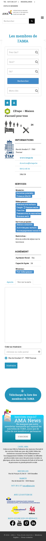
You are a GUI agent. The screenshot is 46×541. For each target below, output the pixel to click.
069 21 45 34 (25, 169)
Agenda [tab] (10, 282)
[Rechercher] (32, 21)
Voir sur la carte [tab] (24, 282)
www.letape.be (26, 158)
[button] (42, 18)
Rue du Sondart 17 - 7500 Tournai (22, 358)
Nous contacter (27, 537)
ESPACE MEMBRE (11, 6)
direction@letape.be (28, 163)
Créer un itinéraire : (13, 347)
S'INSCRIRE (23, 436)
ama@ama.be (29, 486)
